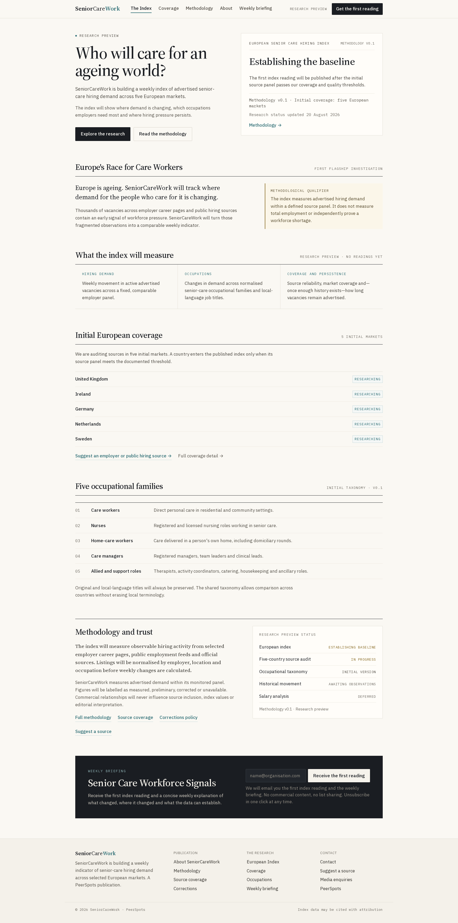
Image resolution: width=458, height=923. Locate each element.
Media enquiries (336, 879)
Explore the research (103, 134)
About (226, 8)
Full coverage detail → (200, 456)
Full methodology (93, 717)
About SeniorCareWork (197, 862)
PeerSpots (330, 888)
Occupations (259, 879)
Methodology (199, 8)
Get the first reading (357, 9)
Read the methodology (163, 134)
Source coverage (135, 717)
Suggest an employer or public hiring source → (123, 456)
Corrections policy (179, 717)
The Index (141, 8)
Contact (328, 862)
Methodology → (265, 125)
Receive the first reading (339, 776)
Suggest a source (93, 731)
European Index (263, 862)
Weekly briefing (255, 8)
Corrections (185, 888)
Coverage (168, 8)
